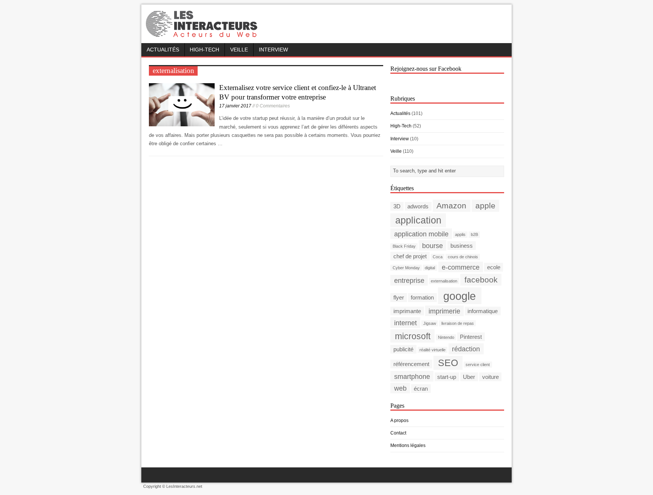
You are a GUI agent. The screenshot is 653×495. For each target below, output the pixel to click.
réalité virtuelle (432, 350)
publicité (403, 349)
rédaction (466, 349)
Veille (239, 50)
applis (460, 234)
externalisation (444, 281)
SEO (448, 363)
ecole (493, 267)
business (461, 245)
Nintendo (446, 337)
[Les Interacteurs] (202, 34)
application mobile (421, 233)
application (418, 220)
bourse (432, 245)
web (400, 388)
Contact (398, 433)
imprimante (407, 311)
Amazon (451, 205)
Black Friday (404, 246)
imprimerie (444, 311)
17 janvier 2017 (235, 106)
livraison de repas (457, 323)
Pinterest (471, 337)
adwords (418, 206)
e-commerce (461, 267)
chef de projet (410, 256)
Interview (273, 50)
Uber (469, 377)
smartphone (412, 376)
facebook (481, 279)
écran (421, 388)
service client (478, 364)
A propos (399, 420)
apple (485, 205)
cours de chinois (463, 256)
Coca (438, 256)
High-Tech (204, 50)
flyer (398, 297)
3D (397, 206)
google (459, 295)
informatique (482, 311)
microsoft (412, 336)
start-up (446, 377)
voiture (490, 377)
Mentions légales (408, 445)
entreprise (409, 280)
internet (405, 322)
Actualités (163, 50)
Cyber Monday (406, 267)
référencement (411, 364)
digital (430, 267)
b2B (474, 234)
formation (422, 297)
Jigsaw (429, 323)
